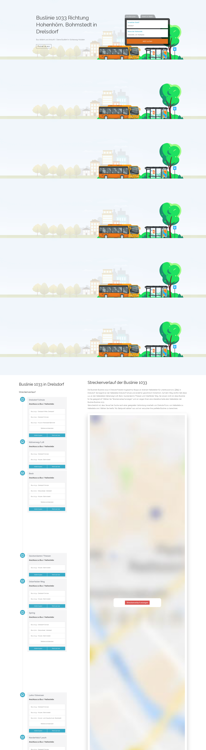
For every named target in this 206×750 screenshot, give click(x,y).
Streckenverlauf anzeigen (137, 603)
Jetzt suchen (147, 41)
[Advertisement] (43, 532)
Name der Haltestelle (135, 31)
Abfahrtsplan (38, 435)
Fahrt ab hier (56, 435)
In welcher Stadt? (133, 22)
